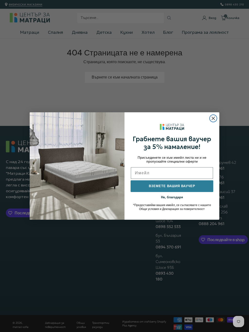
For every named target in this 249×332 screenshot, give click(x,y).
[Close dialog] (213, 118)
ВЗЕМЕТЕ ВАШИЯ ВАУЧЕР (172, 186)
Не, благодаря (172, 197)
